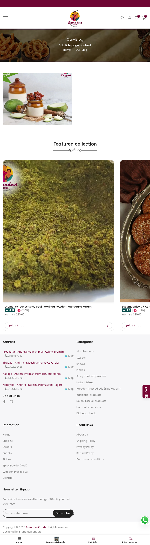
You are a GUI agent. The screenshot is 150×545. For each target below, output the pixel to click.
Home (67, 50)
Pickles (80, 370)
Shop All (8, 441)
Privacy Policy (85, 447)
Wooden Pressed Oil (15, 472)
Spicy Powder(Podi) (15, 465)
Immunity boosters (88, 407)
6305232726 (15, 378)
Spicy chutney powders (91, 376)
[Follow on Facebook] (4, 402)
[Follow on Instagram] (11, 402)
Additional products (88, 395)
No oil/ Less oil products (91, 401)
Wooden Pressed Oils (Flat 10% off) (98, 388)
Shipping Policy (85, 441)
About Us (82, 434)
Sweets (81, 358)
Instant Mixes (84, 382)
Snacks (80, 364)
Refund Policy (85, 453)
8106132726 (15, 388)
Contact (8, 478)
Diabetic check (86, 413)
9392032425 (15, 366)
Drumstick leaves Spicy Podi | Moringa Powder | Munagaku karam (48, 306)
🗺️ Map (69, 355)
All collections (85, 351)
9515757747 (15, 355)
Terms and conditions (90, 459)
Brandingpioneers (30, 531)
